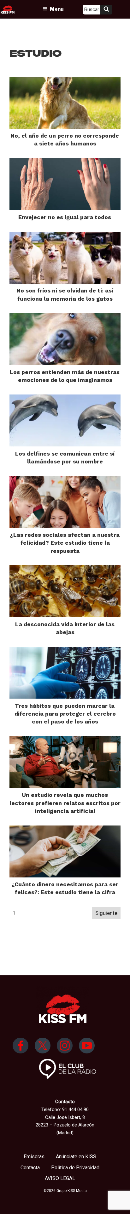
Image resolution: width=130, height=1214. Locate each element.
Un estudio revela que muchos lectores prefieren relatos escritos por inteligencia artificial (65, 802)
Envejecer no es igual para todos (64, 217)
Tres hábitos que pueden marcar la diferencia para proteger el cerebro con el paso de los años (65, 713)
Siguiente (106, 913)
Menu (56, 9)
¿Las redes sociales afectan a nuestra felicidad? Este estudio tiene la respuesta (65, 542)
